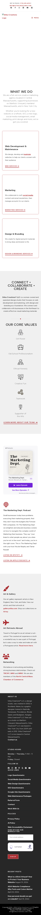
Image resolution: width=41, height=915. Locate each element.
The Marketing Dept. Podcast (17, 510)
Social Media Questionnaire (19, 779)
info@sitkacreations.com (20, 5)
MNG (12, 673)
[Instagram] (12, 768)
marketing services (14, 210)
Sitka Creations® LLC (25, 907)
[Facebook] (9, 768)
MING (20, 673)
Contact (11, 804)
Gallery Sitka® (28, 908)
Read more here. (26, 646)
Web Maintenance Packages (19, 796)
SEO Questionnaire (16, 788)
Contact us (12, 740)
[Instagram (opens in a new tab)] (19, 8)
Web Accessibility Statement (20, 827)
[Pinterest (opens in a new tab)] (15, 8)
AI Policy (11, 823)
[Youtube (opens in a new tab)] (27, 8)
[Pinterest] (19, 768)
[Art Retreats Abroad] (6, 622)
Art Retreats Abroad (13, 628)
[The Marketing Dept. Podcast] (6, 504)
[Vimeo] (26, 768)
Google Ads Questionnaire (19, 792)
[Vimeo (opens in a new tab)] (30, 8)
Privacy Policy (14, 819)
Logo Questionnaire (16, 775)
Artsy (5, 612)
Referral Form (14, 800)
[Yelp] (22, 768)
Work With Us (13, 809)
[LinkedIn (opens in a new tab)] (23, 8)
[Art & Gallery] (6, 588)
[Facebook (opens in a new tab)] (11, 8)
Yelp (30, 911)
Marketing (10, 190)
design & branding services (18, 254)
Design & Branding (14, 234)
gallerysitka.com (10, 608)
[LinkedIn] (16, 768)
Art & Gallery (9, 594)
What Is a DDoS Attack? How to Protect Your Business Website (20, 879)
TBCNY (6, 673)
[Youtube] (30, 768)
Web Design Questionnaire (19, 784)
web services (11, 166)
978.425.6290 (25, 3)
